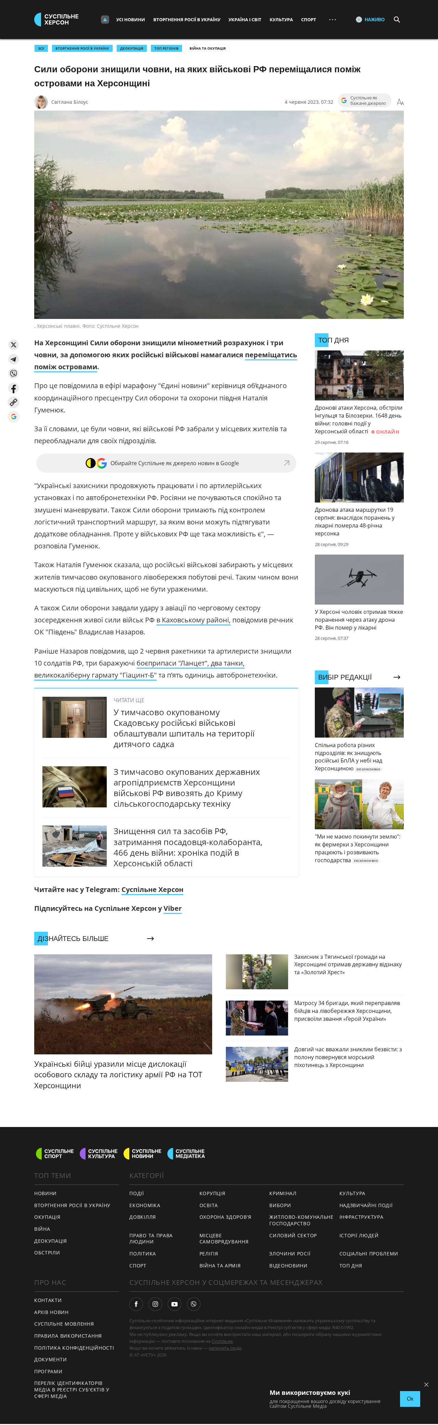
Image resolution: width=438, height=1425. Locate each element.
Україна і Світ (245, 19)
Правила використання (68, 1336)
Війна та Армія (220, 1265)
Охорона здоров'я (225, 1217)
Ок (410, 1399)
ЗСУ (41, 48)
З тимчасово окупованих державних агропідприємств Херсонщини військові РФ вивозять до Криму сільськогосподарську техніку (187, 787)
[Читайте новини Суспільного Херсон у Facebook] (136, 1304)
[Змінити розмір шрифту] (400, 102)
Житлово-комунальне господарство (301, 1220)
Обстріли (47, 1252)
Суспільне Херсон (152, 889)
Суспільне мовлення (64, 1324)
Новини (45, 1193)
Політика (142, 1253)
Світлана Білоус (69, 102)
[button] (14, 345)
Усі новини (130, 19)
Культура (281, 19)
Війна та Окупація (208, 48)
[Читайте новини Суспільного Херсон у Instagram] (155, 1304)
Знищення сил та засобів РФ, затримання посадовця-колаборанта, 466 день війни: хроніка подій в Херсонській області (188, 847)
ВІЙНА (42, 1229)
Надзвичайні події (366, 1205)
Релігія (208, 1253)
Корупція (212, 1193)
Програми (48, 1371)
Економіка (144, 1205)
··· (332, 19)
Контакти (48, 1300)
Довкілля (142, 1217)
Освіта (208, 1205)
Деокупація (131, 48)
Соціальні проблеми (369, 1253)
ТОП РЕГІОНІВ (166, 48)
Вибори (280, 1205)
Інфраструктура (361, 1217)
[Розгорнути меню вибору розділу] (105, 19)
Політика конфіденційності (74, 1348)
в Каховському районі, (193, 619)
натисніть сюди (225, 1348)
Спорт (308, 19)
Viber (173, 908)
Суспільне (222, 1341)
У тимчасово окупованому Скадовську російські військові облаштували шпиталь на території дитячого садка (184, 728)
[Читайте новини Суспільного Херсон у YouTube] (174, 1304)
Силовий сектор (293, 1235)
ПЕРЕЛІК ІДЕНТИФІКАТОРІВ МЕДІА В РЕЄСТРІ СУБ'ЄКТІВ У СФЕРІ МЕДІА (72, 1389)
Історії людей (359, 1235)
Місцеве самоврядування (224, 1238)
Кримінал (283, 1193)
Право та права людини (151, 1238)
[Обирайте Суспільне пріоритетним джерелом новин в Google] (14, 417)
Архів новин (51, 1312)
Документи (50, 1359)
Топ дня (350, 1265)
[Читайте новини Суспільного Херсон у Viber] (194, 1304)
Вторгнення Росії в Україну (186, 19)
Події (136, 1193)
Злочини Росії (289, 1253)
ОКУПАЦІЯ (47, 1217)
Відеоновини (288, 1265)
